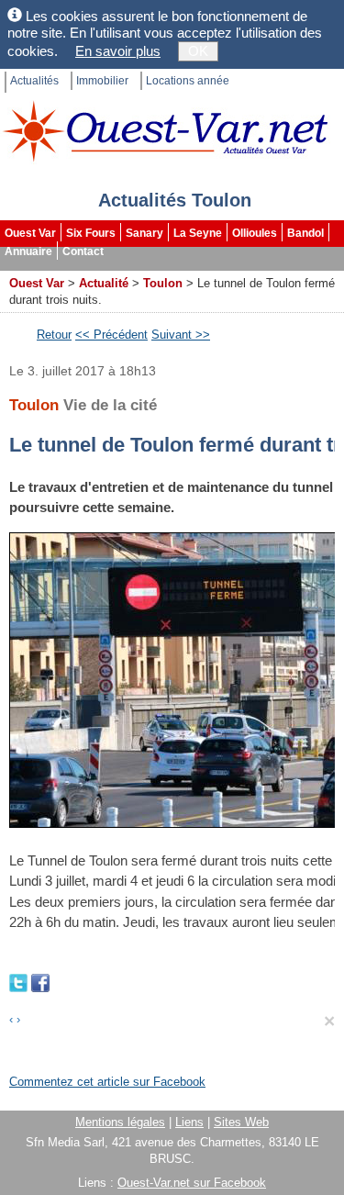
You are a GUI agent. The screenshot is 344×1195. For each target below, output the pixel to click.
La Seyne (197, 233)
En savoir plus (118, 51)
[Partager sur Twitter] (20, 981)
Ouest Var (30, 233)
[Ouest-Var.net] (165, 131)
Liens (189, 1122)
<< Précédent (111, 334)
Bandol (305, 233)
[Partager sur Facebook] (40, 981)
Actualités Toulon (174, 200)
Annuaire (28, 251)
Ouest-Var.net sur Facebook (191, 1182)
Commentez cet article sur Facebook (107, 1082)
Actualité (103, 283)
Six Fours (91, 233)
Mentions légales (120, 1122)
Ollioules (254, 233)
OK (198, 51)
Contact (83, 251)
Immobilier (102, 80)
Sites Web (241, 1122)
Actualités (34, 80)
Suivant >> (180, 334)
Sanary (144, 233)
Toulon (163, 283)
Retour (54, 334)
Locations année (187, 80)
